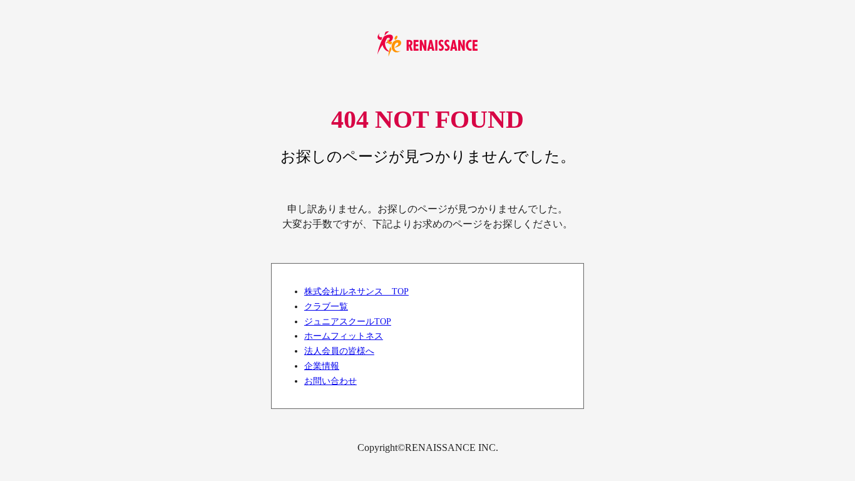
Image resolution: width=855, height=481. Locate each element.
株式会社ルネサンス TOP (356, 291)
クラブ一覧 (326, 306)
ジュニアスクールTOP (347, 321)
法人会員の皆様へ (339, 351)
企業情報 (321, 366)
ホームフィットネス (343, 336)
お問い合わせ (330, 381)
